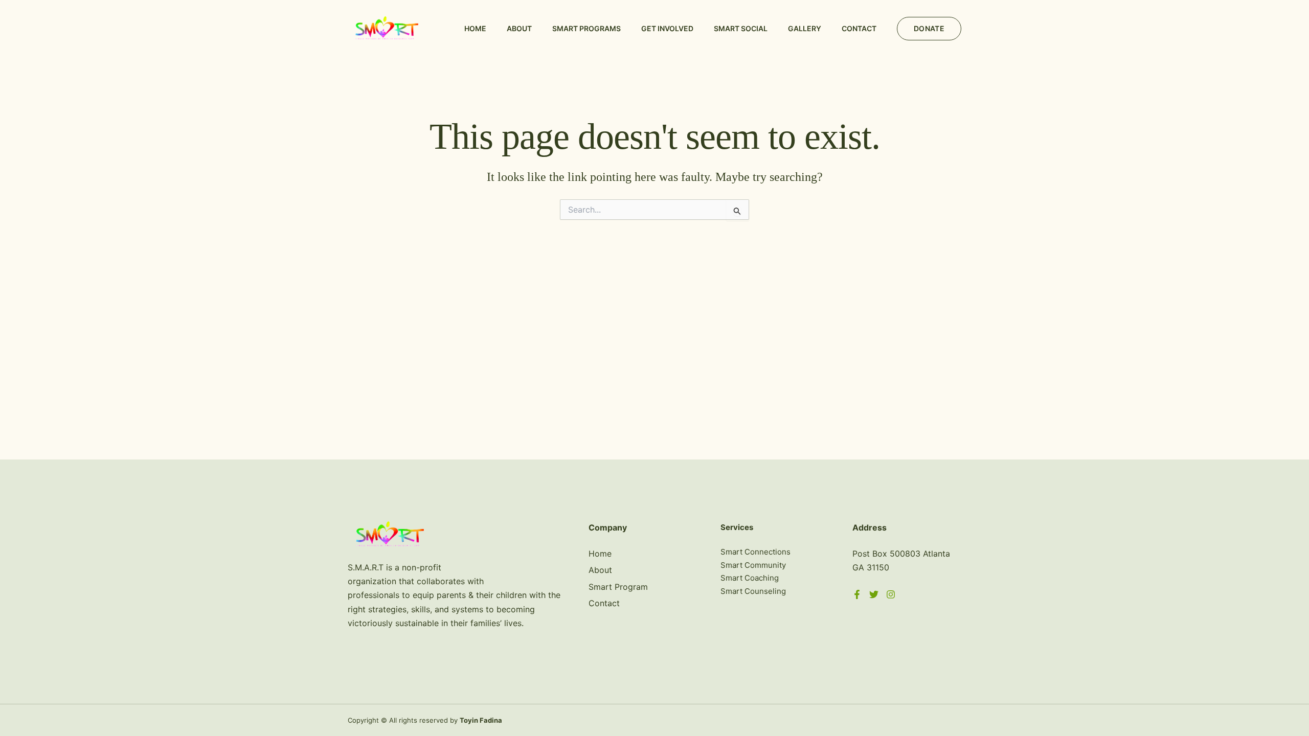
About (519, 28)
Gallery (804, 28)
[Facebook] (857, 594)
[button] (929, 28)
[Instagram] (890, 594)
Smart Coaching (749, 578)
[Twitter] (873, 594)
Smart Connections (755, 552)
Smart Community (753, 565)
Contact (859, 28)
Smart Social (741, 28)
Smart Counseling (753, 591)
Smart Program (618, 587)
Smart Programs (586, 28)
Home (475, 28)
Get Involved (667, 28)
